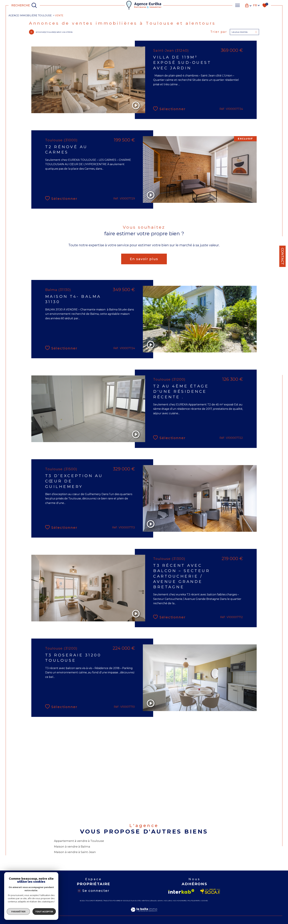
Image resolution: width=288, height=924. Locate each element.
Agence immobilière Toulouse (30, 15)
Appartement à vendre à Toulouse (79, 841)
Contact (282, 256)
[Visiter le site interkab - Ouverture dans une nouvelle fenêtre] (181, 891)
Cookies (204, 901)
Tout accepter (44, 911)
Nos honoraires (179, 901)
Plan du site (135, 901)
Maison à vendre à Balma (72, 846)
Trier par (218, 32)
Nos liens (168, 901)
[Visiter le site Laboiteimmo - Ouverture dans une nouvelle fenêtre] (144, 913)
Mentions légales (149, 901)
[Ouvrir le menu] (237, 5)
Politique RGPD (194, 901)
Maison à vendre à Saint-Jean (75, 852)
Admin (160, 901)
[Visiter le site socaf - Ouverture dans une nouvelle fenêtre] (210, 891)
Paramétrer (18, 911)
